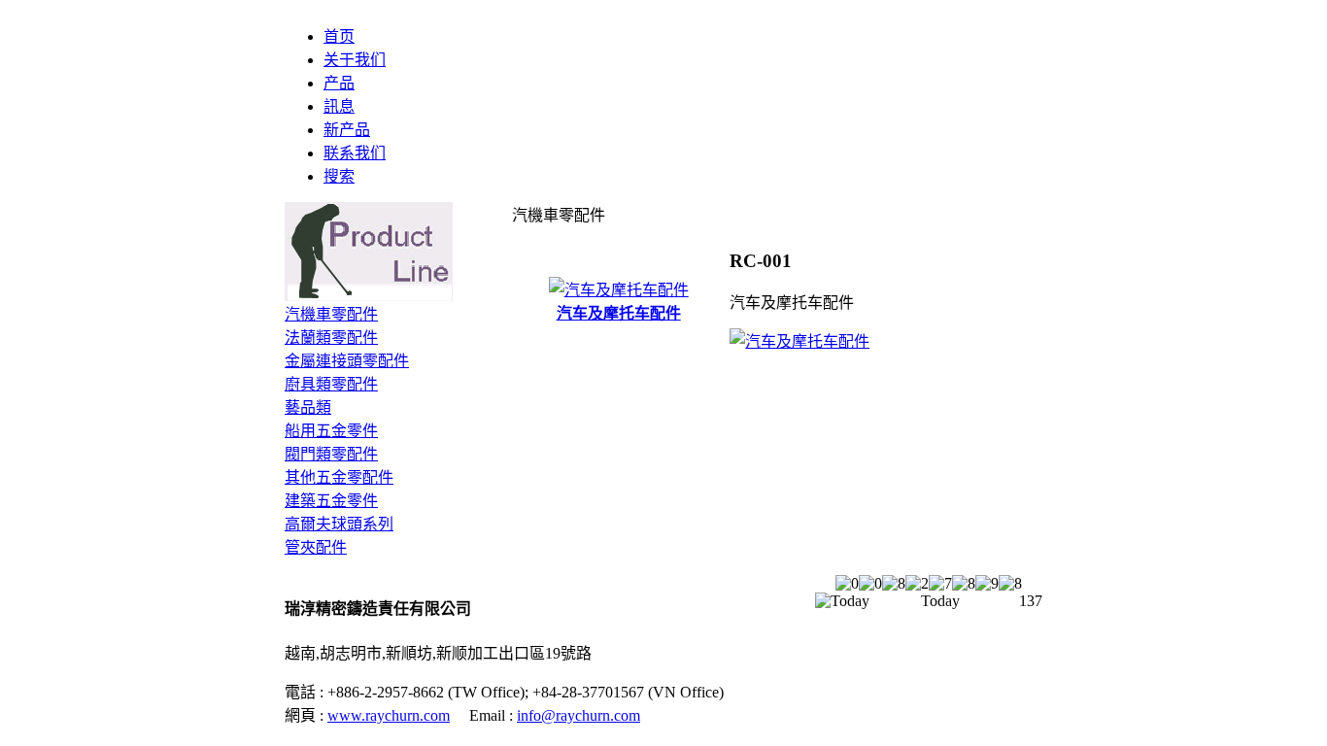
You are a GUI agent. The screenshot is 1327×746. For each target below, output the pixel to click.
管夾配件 (316, 547)
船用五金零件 (331, 431)
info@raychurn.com (578, 715)
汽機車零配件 (331, 314)
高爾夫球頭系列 (339, 524)
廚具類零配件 (331, 384)
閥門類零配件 (331, 454)
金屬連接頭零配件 (347, 361)
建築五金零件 (331, 500)
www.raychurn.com (388, 715)
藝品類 (308, 407)
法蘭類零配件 (331, 337)
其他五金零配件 (339, 477)
